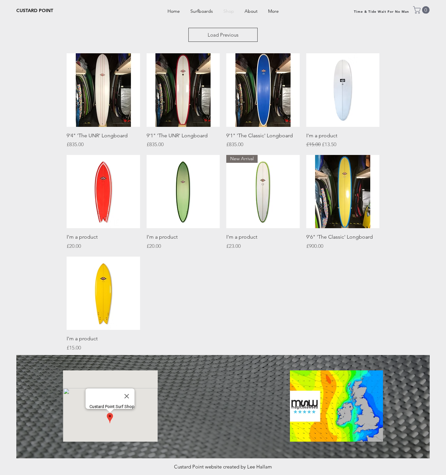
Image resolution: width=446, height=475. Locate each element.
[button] (422, 10)
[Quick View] (103, 90)
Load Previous (223, 35)
